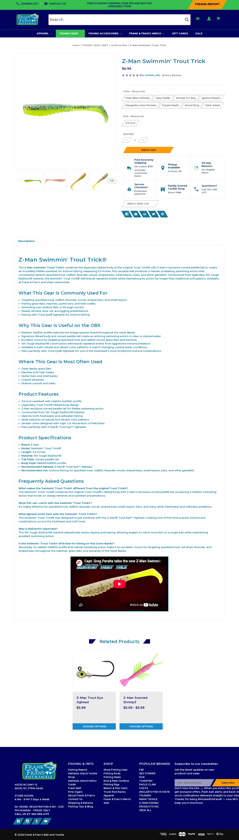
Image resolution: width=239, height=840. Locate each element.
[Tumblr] (36, 821)
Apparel (109, 795)
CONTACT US (57, 3)
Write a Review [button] (171, 75)
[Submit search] (187, 19)
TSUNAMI (145, 795)
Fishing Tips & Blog (80, 806)
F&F (141, 769)
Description (26, 241)
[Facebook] (127, 214)
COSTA (143, 788)
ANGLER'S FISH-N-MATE (154, 791)
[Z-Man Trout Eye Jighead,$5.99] (94, 670)
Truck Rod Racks (115, 791)
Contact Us (75, 799)
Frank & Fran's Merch (117, 799)
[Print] (144, 214)
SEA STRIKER (147, 773)
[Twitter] (153, 214)
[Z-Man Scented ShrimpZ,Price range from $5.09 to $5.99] (141, 670)
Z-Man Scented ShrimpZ (135, 700)
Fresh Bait (74, 788)
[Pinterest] (162, 214)
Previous (19, 180)
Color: (134, 91)
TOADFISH (145, 780)
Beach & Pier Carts (116, 788)
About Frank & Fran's (81, 795)
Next (112, 180)
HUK (142, 777)
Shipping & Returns (80, 802)
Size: (133, 116)
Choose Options (94, 726)
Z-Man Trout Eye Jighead (89, 700)
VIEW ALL (145, 810)
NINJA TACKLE (148, 799)
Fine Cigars (75, 791)
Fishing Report (77, 769)
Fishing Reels (112, 777)
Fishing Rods (112, 773)
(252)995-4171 (29, 3)
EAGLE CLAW (147, 784)
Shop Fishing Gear (116, 769)
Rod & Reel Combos (116, 780)
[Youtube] (46, 821)
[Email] (136, 214)
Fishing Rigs (112, 784)
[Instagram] (27, 821)
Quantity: (128, 133)
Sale (106, 802)
